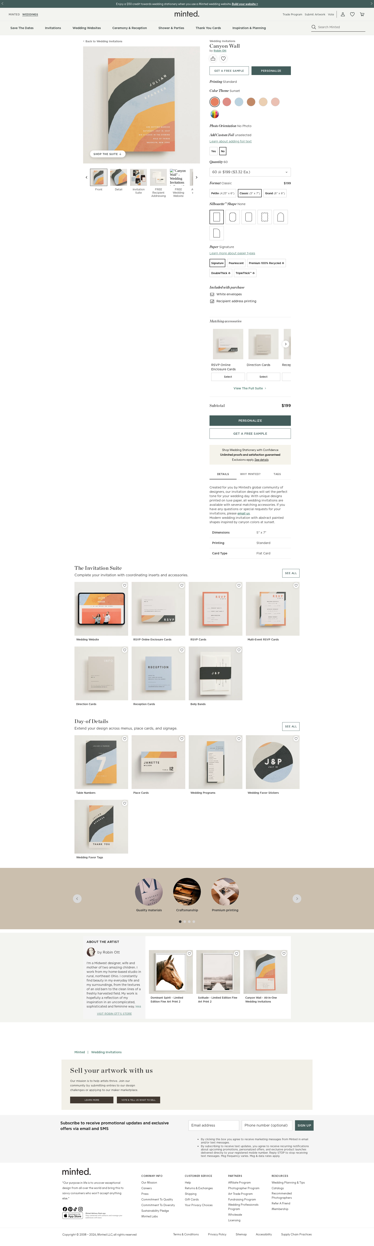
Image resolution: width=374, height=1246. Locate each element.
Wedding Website (87, 639)
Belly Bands (198, 704)
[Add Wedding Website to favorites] (124, 585)
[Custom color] (215, 114)
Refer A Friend (281, 1203)
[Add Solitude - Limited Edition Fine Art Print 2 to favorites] (236, 953)
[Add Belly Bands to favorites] (239, 650)
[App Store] (72, 1217)
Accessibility (264, 1234)
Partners (235, 1175)
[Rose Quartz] (227, 102)
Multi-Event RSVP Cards (263, 639)
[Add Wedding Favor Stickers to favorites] (296, 738)
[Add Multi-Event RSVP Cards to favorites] (296, 585)
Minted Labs (149, 1216)
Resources (280, 1175)
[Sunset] (215, 102)
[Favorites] (352, 14)
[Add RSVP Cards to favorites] (239, 585)
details (223, 474)
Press (144, 1194)
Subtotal (217, 405)
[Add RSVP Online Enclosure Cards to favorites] (181, 585)
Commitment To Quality (157, 1199)
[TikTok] (75, 1208)
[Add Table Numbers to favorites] (124, 738)
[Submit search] (313, 27)
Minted (79, 1052)
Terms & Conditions (186, 1234)
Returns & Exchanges (199, 1188)
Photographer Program (244, 1188)
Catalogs (278, 1188)
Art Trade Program (240, 1194)
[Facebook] (65, 1208)
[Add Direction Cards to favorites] (124, 650)
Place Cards (141, 792)
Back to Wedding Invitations (103, 41)
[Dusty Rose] (275, 102)
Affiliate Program (239, 1182)
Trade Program (292, 14)
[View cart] (361, 14)
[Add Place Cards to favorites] (181, 738)
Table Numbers (85, 792)
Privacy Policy (217, 1234)
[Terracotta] (251, 102)
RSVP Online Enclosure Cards (152, 639)
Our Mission (149, 1182)
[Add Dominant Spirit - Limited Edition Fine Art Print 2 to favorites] (189, 953)
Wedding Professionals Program (243, 1206)
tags (277, 474)
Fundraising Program (242, 1199)
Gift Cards (192, 1199)
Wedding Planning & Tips (288, 1182)
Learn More (92, 1100)
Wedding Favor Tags (89, 857)
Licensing (234, 1220)
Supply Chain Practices (296, 1234)
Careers (146, 1188)
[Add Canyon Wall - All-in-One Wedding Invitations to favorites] (284, 953)
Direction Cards (86, 704)
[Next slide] (196, 177)
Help (188, 1182)
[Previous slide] (86, 177)
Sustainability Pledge (155, 1210)
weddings (30, 14)
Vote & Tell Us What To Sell (138, 1100)
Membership (280, 1209)
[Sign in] (342, 14)
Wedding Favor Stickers (263, 792)
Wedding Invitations (106, 1052)
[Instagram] (80, 1208)
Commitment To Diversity (158, 1205)
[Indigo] (239, 102)
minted (14, 14)
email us (243, 513)
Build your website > (245, 4)
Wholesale (235, 1214)
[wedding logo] (187, 14)
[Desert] (263, 102)
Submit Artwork (315, 14)
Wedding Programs (202, 792)
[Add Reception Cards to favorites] (181, 650)
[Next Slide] (285, 344)
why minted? (250, 474)
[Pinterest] (70, 1208)
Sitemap (241, 1234)
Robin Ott (220, 50)
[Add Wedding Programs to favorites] (239, 738)
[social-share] (213, 58)
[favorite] (223, 58)
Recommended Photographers (282, 1195)
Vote (331, 14)
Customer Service (198, 1175)
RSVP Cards (198, 639)
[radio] (213, 151)
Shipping (191, 1194)
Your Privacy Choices (199, 1205)
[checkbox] (228, 377)
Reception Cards (144, 704)
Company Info (152, 1175)
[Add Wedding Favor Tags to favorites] (124, 803)
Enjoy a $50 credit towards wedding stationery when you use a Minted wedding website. (173, 4)
